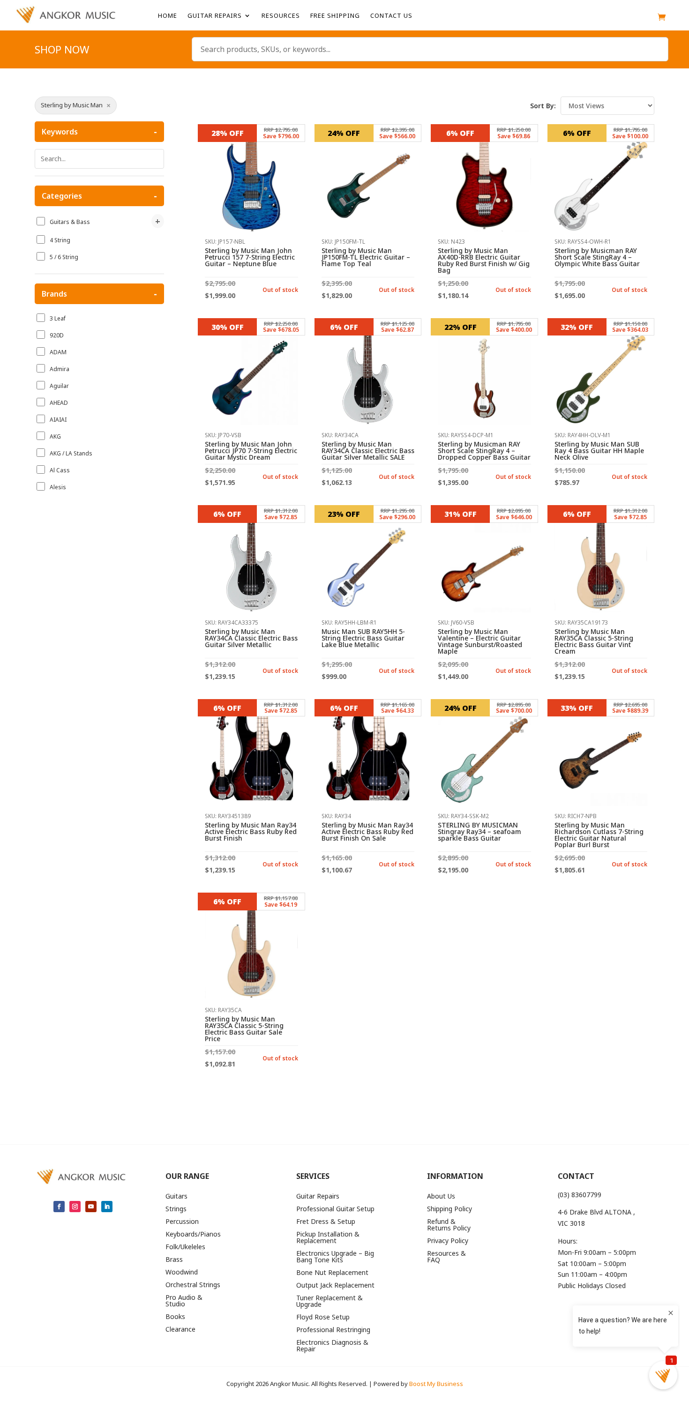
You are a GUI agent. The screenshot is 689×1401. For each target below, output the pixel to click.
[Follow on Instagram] (75, 1206)
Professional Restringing (333, 1330)
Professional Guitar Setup (335, 1209)
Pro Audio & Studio (183, 1301)
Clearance (180, 1330)
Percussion (182, 1222)
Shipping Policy (449, 1209)
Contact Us (391, 16)
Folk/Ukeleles (185, 1247)
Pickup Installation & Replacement (327, 1238)
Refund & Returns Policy (449, 1225)
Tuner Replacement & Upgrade (329, 1302)
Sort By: (543, 105)
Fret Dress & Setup (325, 1222)
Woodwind (181, 1272)
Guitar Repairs (214, 16)
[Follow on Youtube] (91, 1206)
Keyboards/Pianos (193, 1234)
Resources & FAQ (446, 1257)
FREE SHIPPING (335, 16)
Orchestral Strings (192, 1285)
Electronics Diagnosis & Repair (332, 1346)
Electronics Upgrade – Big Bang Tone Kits (335, 1257)
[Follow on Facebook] (59, 1206)
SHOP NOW (62, 51)
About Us (441, 1196)
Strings (176, 1209)
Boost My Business (436, 1383)
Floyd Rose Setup (323, 1317)
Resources (281, 16)
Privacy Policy (447, 1241)
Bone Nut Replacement (332, 1273)
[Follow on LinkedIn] (106, 1206)
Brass (174, 1260)
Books (175, 1317)
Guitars (176, 1196)
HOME (167, 16)
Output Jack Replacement (335, 1285)
